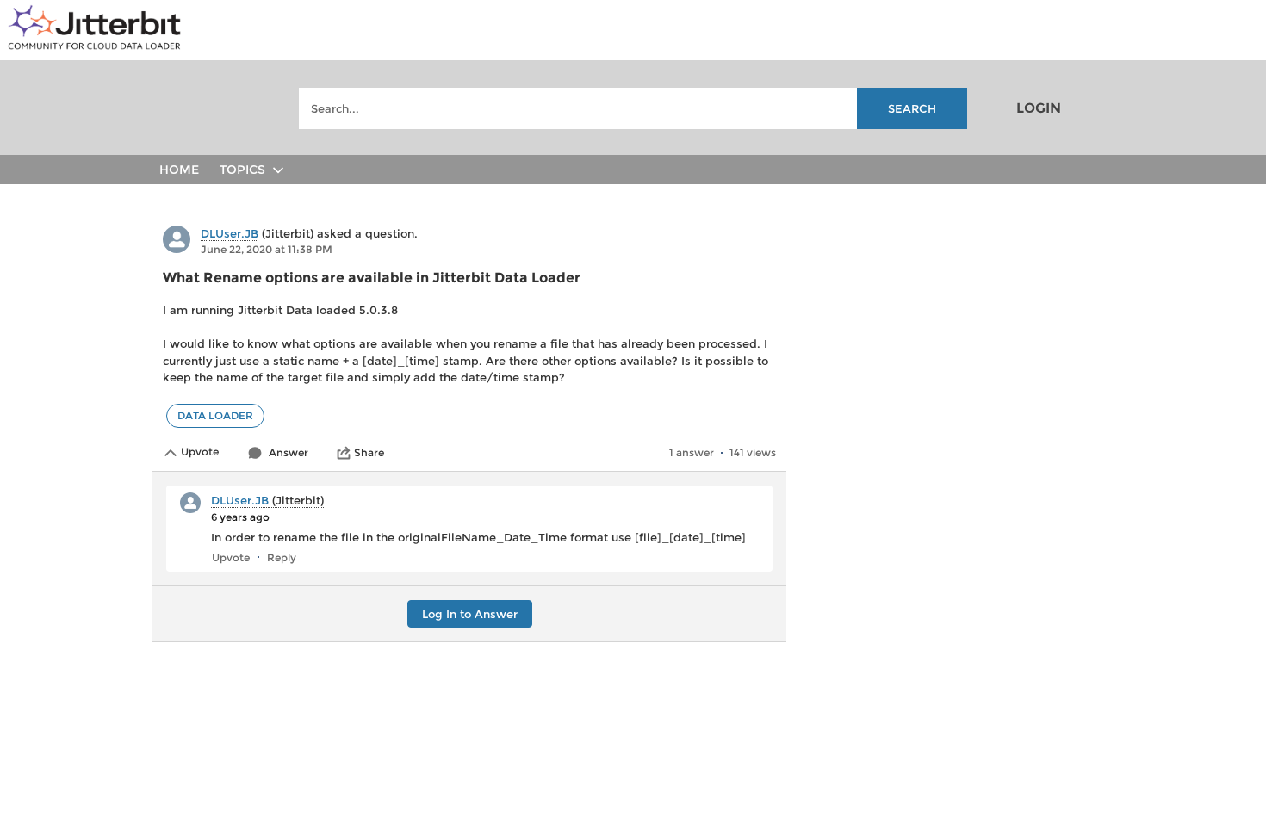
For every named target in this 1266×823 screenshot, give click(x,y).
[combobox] (633, 108)
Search (912, 108)
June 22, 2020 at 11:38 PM (266, 249)
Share (369, 452)
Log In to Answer (470, 614)
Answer (288, 452)
